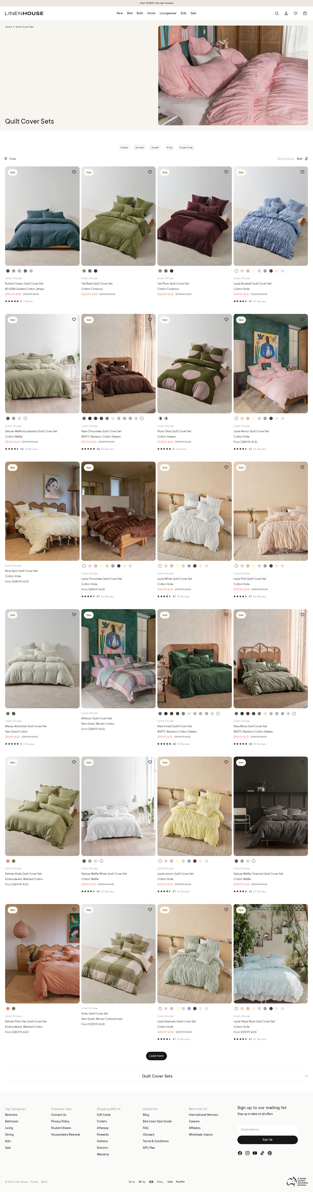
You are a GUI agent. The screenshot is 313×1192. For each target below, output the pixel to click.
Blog (146, 1114)
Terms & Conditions (156, 1141)
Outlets (102, 1121)
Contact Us (58, 1114)
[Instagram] (247, 1153)
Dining (9, 1134)
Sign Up (268, 1139)
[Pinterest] (269, 1153)
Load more (156, 1056)
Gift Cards (104, 1114)
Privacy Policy (60, 1121)
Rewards (102, 1134)
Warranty (103, 1154)
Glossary (149, 1134)
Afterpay (103, 1128)
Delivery (102, 1141)
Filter (13, 159)
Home (8, 27)
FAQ (146, 1128)
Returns (102, 1147)
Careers (194, 1121)
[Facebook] (240, 1153)
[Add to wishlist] (74, 172)
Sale (8, 1147)
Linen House (21, 1181)
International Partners (203, 1114)
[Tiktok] (262, 1153)
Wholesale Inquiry (201, 1134)
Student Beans (61, 1128)
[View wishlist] (295, 13)
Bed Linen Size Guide (157, 1121)
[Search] (276, 13)
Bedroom (11, 1114)
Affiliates (194, 1128)
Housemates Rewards (65, 1134)
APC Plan (149, 1147)
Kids (8, 1141)
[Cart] (305, 13)
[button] (302, 158)
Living (9, 1128)
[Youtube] (254, 1153)
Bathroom (12, 1121)
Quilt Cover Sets (157, 1076)
